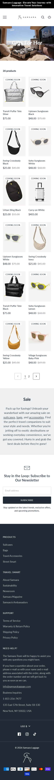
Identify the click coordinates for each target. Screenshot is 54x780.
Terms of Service (11, 620)
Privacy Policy (10, 637)
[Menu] (5, 17)
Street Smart (9, 561)
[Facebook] (19, 734)
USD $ (23, 726)
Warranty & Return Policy (16, 626)
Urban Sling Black (12, 210)
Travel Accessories (12, 555)
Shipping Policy (11, 631)
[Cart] (49, 17)
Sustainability (10, 585)
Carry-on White (36, 210)
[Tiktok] (35, 734)
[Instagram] (27, 734)
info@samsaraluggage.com (17, 686)
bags (19, 417)
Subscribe (27, 500)
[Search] (43, 17)
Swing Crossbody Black (11, 162)
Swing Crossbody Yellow (11, 357)
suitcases (9, 417)
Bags (5, 550)
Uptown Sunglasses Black (38, 112)
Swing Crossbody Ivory (37, 258)
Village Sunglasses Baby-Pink (38, 357)
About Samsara (11, 579)
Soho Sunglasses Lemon (37, 307)
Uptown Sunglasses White (13, 258)
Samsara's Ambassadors (15, 602)
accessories (36, 417)
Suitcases (8, 544)
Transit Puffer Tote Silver (12, 112)
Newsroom (9, 591)
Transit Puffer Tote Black (12, 307)
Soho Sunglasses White (37, 162)
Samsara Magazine (12, 596)
